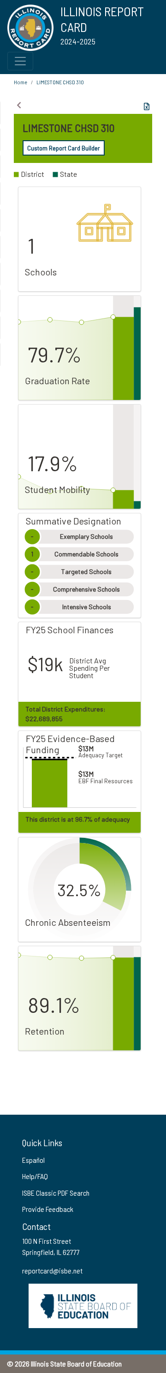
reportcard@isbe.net (52, 1270)
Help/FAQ (35, 1176)
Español (33, 1159)
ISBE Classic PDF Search (55, 1192)
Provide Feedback (47, 1208)
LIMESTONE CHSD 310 (60, 82)
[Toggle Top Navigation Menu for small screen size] (20, 61)
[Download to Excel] (146, 106)
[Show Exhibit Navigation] (19, 105)
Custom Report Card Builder (63, 148)
